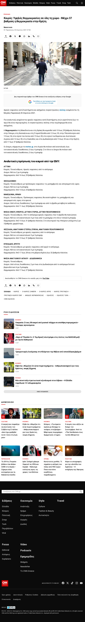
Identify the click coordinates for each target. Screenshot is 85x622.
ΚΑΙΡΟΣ (16, 291)
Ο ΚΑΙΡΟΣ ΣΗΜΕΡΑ (29, 291)
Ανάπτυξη (24, 506)
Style (48, 3)
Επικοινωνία (6, 599)
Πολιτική (20, 3)
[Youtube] (81, 583)
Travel (58, 3)
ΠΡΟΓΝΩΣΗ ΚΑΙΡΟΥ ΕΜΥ (13, 295)
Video (23, 544)
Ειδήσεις (12, 3)
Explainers (6, 559)
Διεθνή (23, 524)
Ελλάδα (35, 3)
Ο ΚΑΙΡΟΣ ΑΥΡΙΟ (45, 291)
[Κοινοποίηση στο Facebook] (10, 36)
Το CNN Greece (27, 571)
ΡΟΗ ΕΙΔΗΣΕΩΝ (11, 312)
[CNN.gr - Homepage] (3, 3)
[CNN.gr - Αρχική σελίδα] (5, 583)
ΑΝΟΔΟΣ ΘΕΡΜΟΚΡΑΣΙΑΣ (34, 295)
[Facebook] (63, 583)
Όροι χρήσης (6, 595)
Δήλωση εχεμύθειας (48, 595)
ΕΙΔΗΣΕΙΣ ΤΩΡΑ (62, 295)
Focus (53, 3)
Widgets (24, 562)
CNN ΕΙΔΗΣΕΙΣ (9, 299)
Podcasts (25, 550)
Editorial (5, 550)
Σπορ (64, 3)
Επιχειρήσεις (26, 515)
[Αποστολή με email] (38, 36)
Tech (69, 3)
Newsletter (25, 566)
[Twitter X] (67, 583)
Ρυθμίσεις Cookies (31, 595)
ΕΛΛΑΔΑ (7, 14)
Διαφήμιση (17, 599)
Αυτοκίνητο (44, 515)
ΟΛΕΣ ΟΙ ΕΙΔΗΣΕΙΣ (42, 391)
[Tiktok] (72, 583)
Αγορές (23, 520)
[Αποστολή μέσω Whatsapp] (24, 36)
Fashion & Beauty (46, 511)
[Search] (81, 491)
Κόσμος (42, 3)
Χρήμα (23, 511)
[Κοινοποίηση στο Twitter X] (15, 36)
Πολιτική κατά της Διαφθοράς (68, 595)
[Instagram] (76, 583)
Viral (4, 533)
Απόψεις (6, 554)
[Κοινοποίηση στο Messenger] (20, 36)
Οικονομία (28, 3)
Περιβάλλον (7, 528)
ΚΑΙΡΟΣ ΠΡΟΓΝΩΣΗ (61, 291)
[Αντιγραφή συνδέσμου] (34, 36)
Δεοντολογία (17, 595)
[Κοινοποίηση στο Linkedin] (29, 36)
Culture (42, 506)
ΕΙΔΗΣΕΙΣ (50, 295)
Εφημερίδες (27, 556)
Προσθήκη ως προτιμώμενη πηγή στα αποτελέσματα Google (44, 102)
